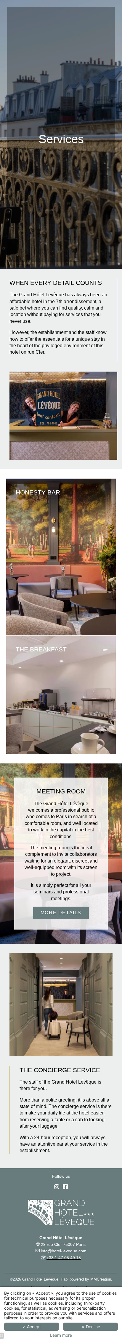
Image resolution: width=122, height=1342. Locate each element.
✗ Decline (90, 1326)
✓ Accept (31, 1326)
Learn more (61, 1335)
